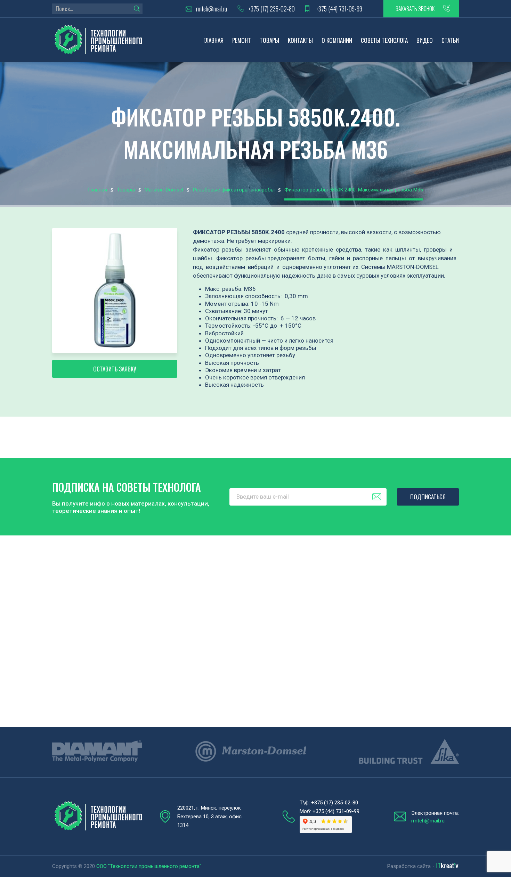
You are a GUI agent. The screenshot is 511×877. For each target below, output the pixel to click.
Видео (424, 40)
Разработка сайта (409, 866)
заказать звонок (415, 9)
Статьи (450, 40)
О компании (337, 40)
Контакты (300, 40)
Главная (213, 40)
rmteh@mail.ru (211, 9)
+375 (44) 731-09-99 (339, 9)
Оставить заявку (114, 368)
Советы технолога (384, 40)
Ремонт (241, 40)
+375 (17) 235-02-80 (271, 9)
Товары (269, 40)
